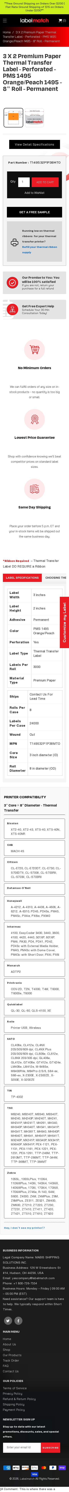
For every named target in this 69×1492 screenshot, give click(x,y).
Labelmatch (27, 1478)
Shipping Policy (14, 1404)
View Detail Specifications (34, 144)
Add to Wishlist (34, 193)
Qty (13, 181)
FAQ (6, 1366)
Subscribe (51, 1447)
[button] (5, 20)
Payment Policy (14, 1410)
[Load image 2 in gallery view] (34, 117)
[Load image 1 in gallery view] (13, 117)
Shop (6, 1350)
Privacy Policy (12, 1393)
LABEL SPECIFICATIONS (22, 577)
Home (7, 32)
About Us (9, 1344)
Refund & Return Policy (19, 1399)
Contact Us (11, 1371)
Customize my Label (64, 622)
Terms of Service (15, 1388)
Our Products (12, 1355)
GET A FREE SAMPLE (34, 212)
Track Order (11, 1360)
